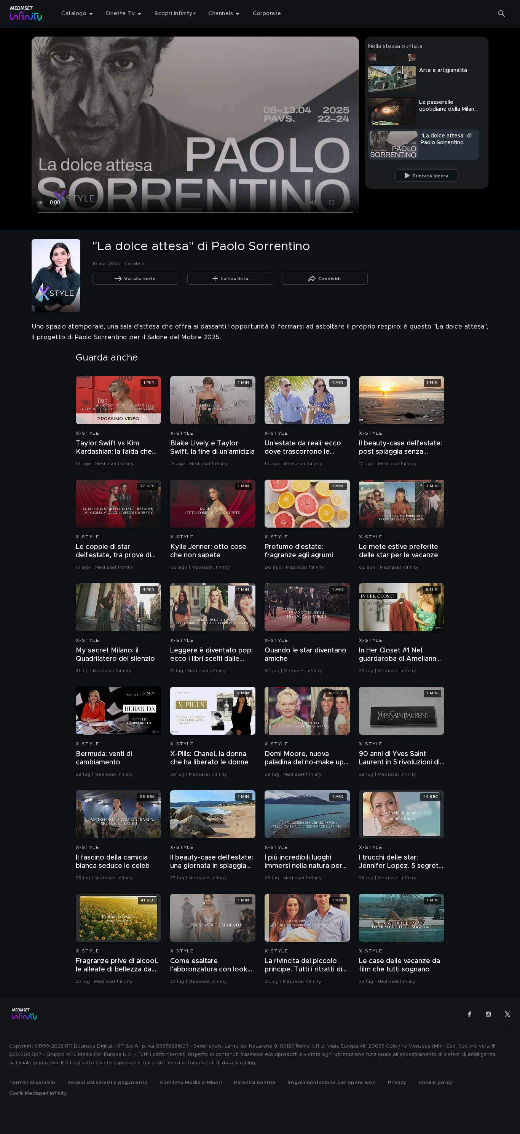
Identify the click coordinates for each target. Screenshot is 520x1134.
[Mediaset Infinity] (26, 13)
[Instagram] (488, 1014)
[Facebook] (469, 1014)
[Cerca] (501, 13)
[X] (507, 1014)
